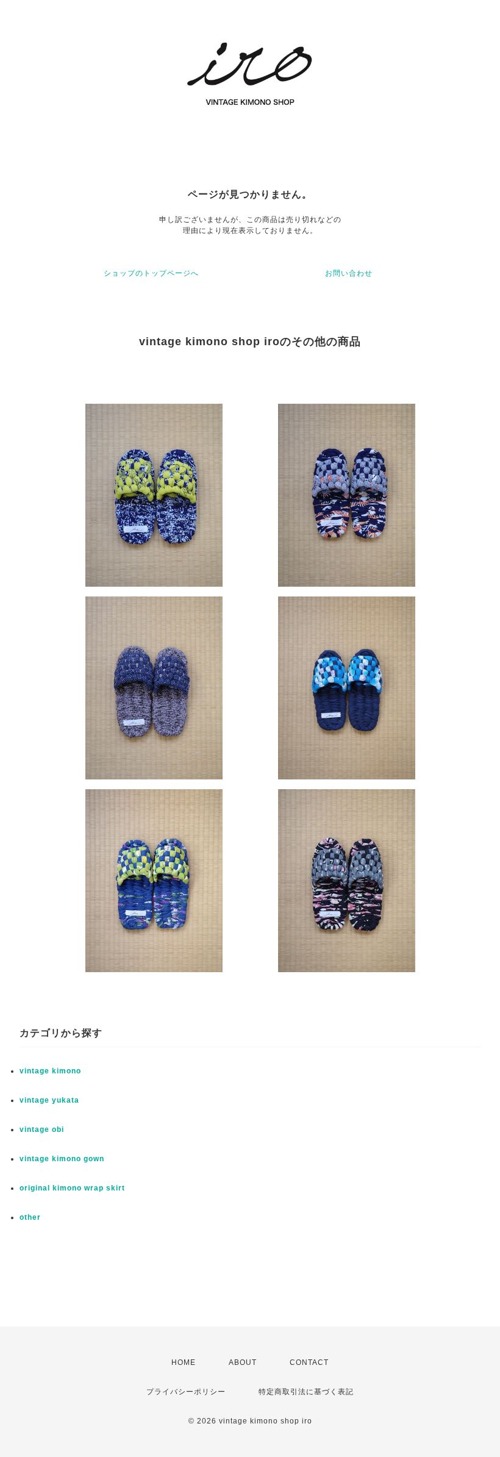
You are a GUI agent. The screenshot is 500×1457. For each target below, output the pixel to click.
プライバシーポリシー (186, 1391)
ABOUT (243, 1362)
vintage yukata (49, 1100)
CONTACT (309, 1362)
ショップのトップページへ (151, 273)
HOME (183, 1362)
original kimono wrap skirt (72, 1188)
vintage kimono (50, 1071)
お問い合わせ (349, 273)
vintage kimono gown (62, 1159)
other (30, 1217)
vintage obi (42, 1129)
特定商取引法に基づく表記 (306, 1391)
